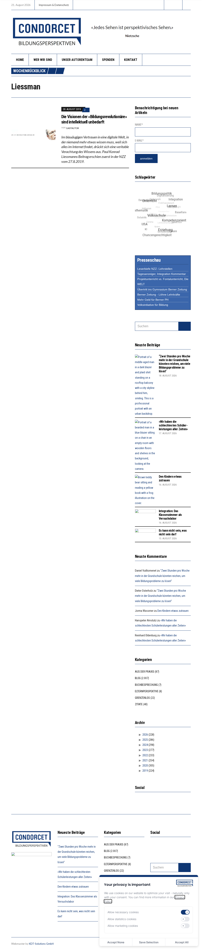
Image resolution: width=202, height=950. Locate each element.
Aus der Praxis (144, 671)
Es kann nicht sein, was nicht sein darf (173, 532)
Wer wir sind (43, 60)
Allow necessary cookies (123, 912)
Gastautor (72, 128)
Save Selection (148, 942)
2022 (145, 755)
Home (20, 60)
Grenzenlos (142, 697)
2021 (145, 760)
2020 (145, 765)
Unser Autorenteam (77, 60)
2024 (145, 744)
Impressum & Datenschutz (54, 4)
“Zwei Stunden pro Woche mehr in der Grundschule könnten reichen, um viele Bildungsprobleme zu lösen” (174, 363)
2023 (145, 750)
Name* (139, 124)
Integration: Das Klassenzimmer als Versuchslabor (170, 514)
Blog (138, 678)
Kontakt (130, 60)
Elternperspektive (146, 691)
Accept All (182, 942)
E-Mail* (139, 140)
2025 (145, 739)
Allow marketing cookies (123, 925)
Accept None (115, 942)
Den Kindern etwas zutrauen (173, 610)
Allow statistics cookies (122, 919)
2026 (145, 734)
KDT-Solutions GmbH (41, 943)
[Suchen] (184, 326)
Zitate (139, 704)
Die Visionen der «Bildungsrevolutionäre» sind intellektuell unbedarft (94, 119)
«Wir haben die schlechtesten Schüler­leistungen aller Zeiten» (173, 425)
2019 (145, 770)
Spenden (108, 60)
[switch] (185, 912)
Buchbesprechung (146, 684)
